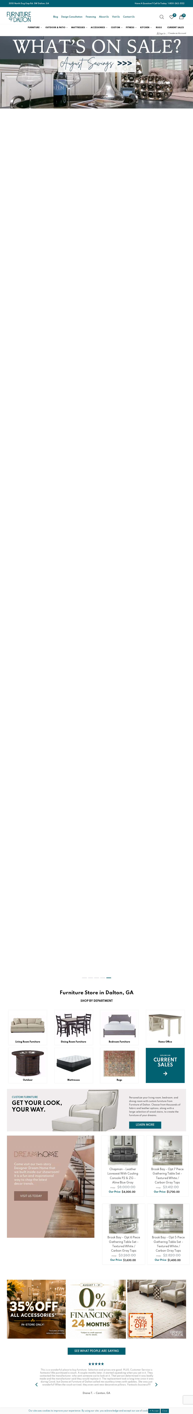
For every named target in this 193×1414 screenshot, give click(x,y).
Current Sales (175, 28)
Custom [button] (115, 28)
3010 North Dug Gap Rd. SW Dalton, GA (29, 4)
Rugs (159, 28)
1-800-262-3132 (176, 4)
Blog (55, 17)
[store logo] (19, 17)
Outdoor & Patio (55, 28)
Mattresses (78, 28)
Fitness (130, 28)
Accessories (98, 28)
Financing (91, 17)
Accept (155, 1411)
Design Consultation (71, 17)
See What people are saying (96, 1351)
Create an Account (177, 33)
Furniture (34, 28)
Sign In (162, 34)
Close (164, 1411)
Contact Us (129, 17)
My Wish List (174, 15)
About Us (104, 17)
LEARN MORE (148, 1124)
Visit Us (116, 17)
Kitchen (144, 28)
